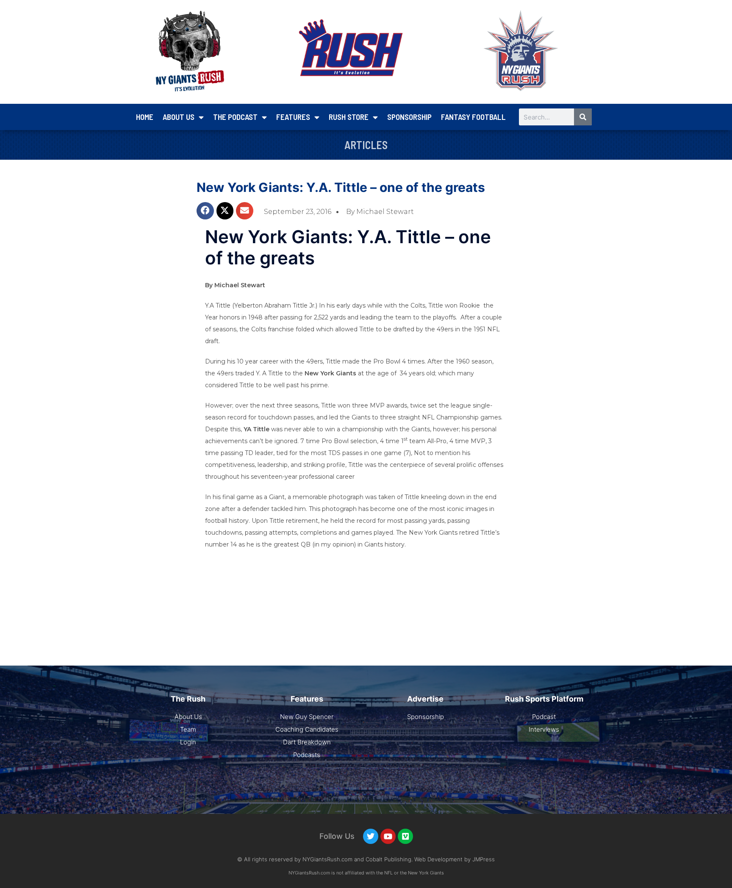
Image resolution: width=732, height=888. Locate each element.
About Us (178, 117)
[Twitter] (370, 836)
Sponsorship (409, 117)
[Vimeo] (405, 836)
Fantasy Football (473, 117)
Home (144, 117)
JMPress (483, 859)
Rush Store (349, 117)
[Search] (583, 116)
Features (293, 117)
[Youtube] (388, 836)
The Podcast (235, 117)
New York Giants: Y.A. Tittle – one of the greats (341, 187)
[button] (205, 210)
